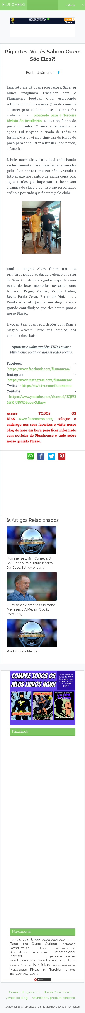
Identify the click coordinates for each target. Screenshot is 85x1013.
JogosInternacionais (51, 960)
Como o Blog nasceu (24, 992)
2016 (13, 939)
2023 (71, 939)
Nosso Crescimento (58, 992)
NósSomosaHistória (64, 965)
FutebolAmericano (65, 948)
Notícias (41, 964)
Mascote (14, 965)
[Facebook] (40, 458)
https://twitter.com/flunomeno (46, 385)
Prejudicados (18, 969)
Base (14, 944)
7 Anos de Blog (16, 998)
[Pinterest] (61, 458)
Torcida (55, 969)
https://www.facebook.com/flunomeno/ (39, 368)
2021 (54, 939)
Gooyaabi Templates (68, 1006)
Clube (36, 944)
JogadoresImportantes (60, 956)
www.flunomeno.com (35, 418)
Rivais (34, 969)
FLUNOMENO (13, 5)
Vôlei (26, 973)
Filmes (42, 948)
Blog (25, 943)
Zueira (34, 973)
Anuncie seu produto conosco (53, 998)
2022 (63, 939)
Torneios (70, 969)
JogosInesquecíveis (22, 960)
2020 (46, 939)
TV (44, 969)
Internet (16, 956)
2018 (29, 939)
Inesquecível (40, 952)
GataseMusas (18, 952)
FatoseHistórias (19, 948)
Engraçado (68, 943)
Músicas (26, 965)
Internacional (64, 952)
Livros (71, 960)
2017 (20, 939)
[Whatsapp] (30, 458)
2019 (37, 939)
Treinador (16, 973)
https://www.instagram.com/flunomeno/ (40, 379)
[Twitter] (51, 458)
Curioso (51, 944)
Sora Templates (27, 1006)
